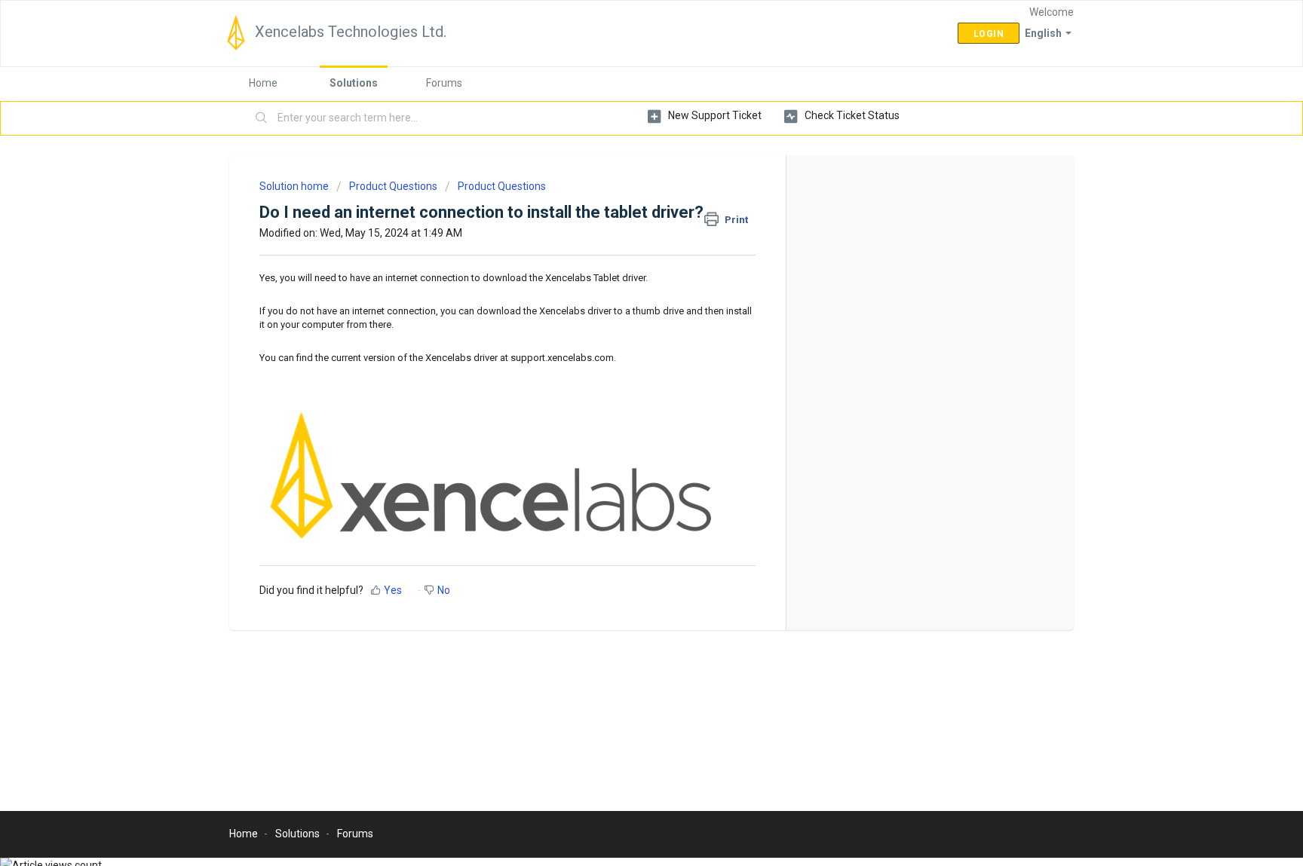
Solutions (354, 83)
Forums (444, 83)
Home (263, 83)
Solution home (295, 186)
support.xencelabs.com (562, 357)
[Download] (624, 235)
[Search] (261, 118)
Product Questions (393, 186)
